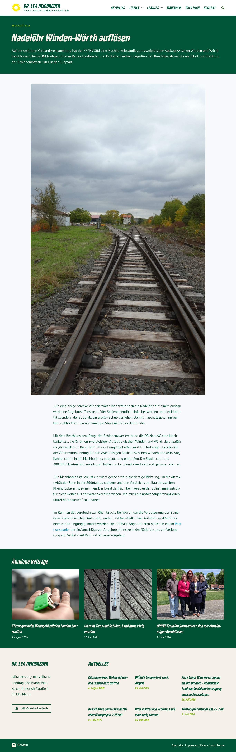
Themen (134, 8)
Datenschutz (207, 745)
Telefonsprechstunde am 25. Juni (202, 709)
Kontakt (210, 8)
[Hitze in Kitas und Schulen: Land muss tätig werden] (118, 594)
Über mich (193, 8)
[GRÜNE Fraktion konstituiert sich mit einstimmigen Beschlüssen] (190, 594)
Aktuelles (118, 8)
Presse (220, 745)
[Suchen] (222, 7)
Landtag (153, 8)
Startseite (177, 745)
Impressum (191, 745)
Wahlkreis (174, 8)
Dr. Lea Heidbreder (42, 6)
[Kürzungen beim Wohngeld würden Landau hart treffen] (45, 594)
